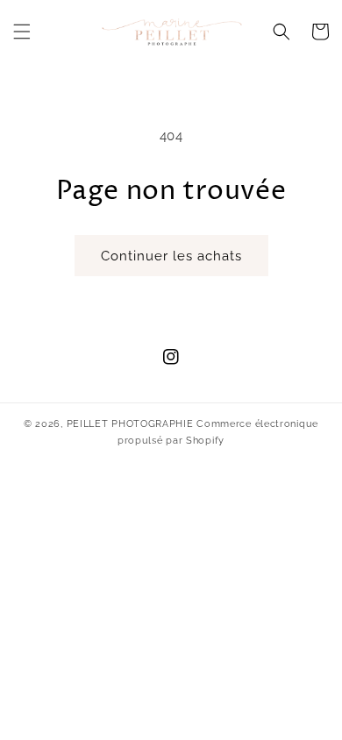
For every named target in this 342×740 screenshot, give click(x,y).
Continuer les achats (171, 256)
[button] (22, 31)
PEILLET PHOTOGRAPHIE (130, 424)
